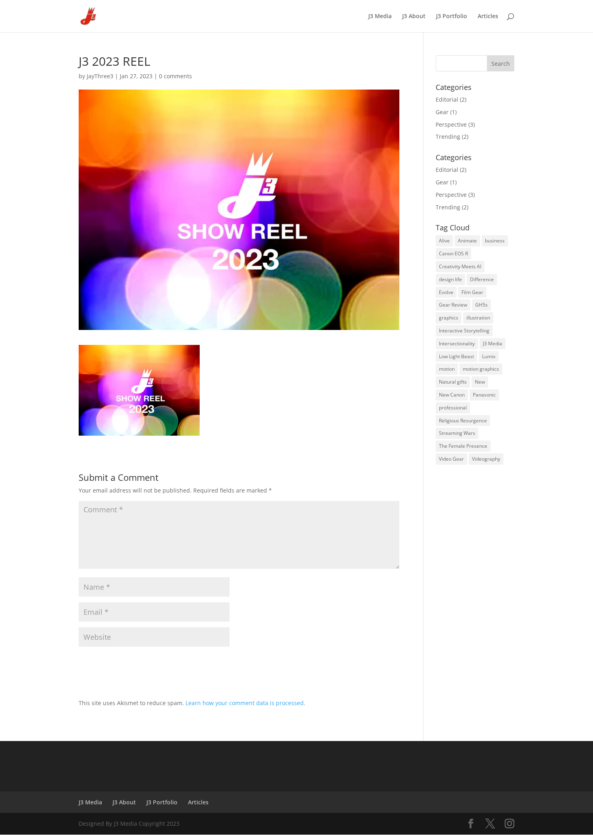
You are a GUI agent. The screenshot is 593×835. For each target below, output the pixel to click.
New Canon (452, 394)
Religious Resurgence (463, 420)
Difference (482, 279)
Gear (442, 112)
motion (447, 368)
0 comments (175, 76)
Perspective (451, 124)
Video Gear (451, 458)
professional (453, 407)
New (480, 381)
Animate (467, 240)
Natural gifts (453, 381)
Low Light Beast (456, 356)
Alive (444, 240)
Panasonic (484, 394)
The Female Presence (463, 446)
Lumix (488, 356)
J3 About (414, 16)
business (495, 240)
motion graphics (481, 368)
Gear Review (453, 304)
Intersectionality (457, 343)
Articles (488, 16)
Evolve (446, 292)
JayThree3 (100, 76)
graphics (448, 317)
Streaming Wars (457, 433)
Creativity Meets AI (460, 266)
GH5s (481, 304)
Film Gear (472, 292)
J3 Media (380, 16)
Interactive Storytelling (464, 330)
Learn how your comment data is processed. (245, 703)
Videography (486, 458)
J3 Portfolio (451, 16)
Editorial (447, 99)
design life (450, 279)
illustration (478, 317)
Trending (448, 136)
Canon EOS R (453, 253)
